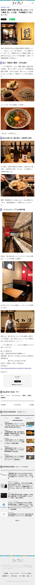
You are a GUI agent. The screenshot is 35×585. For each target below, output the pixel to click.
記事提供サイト (6, 575)
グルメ (2, 395)
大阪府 (29, 395)
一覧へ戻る (18, 404)
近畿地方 (3, 397)
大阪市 (24, 395)
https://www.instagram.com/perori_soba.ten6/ (16, 368)
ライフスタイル (15, 395)
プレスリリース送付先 (26, 573)
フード (8, 395)
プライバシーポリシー (15, 573)
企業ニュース (29, 575)
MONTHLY (29, 418)
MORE (17, 520)
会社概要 (6, 573)
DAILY (6, 418)
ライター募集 (22, 575)
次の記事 (32, 404)
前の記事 (3, 404)
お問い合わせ (14, 575)
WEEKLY (17, 418)
